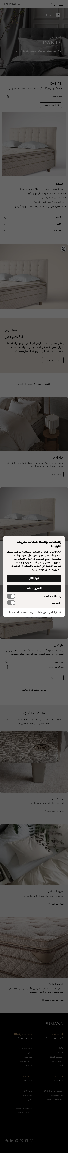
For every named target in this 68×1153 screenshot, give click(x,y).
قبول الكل (34, 578)
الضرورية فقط (34, 588)
